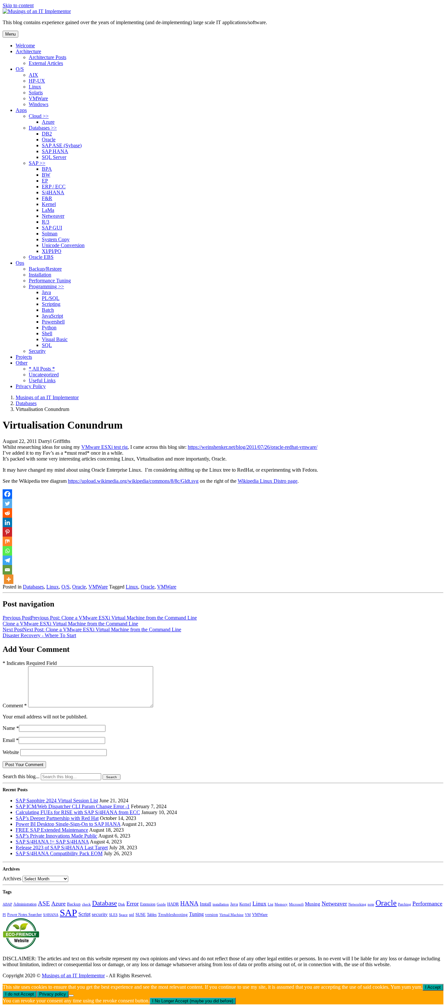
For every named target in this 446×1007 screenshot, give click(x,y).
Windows (38, 104)
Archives (12, 878)
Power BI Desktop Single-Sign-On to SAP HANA (68, 824)
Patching (404, 904)
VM (248, 915)
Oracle (49, 139)
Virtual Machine (231, 915)
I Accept (433, 987)
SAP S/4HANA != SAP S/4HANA (52, 841)
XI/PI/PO (51, 251)
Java (46, 292)
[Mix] (7, 541)
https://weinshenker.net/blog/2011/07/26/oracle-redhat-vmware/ (252, 447)
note (371, 904)
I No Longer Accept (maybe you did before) (192, 1001)
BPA (47, 169)
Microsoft (296, 904)
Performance (427, 903)
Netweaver (53, 216)
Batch (48, 310)
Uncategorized (44, 374)
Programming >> (46, 286)
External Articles (46, 63)
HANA (189, 903)
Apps (21, 110)
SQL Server (54, 157)
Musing (312, 903)
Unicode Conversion (63, 245)
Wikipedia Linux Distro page (267, 481)
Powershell (53, 321)
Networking (357, 904)
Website (11, 752)
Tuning (196, 914)
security (100, 914)
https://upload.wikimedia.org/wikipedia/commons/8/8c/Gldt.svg (133, 481)
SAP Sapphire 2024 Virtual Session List (57, 800)
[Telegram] (7, 560)
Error (132, 903)
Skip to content (18, 5)
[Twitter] (7, 503)
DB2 (47, 133)
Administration (25, 904)
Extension (147, 904)
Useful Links (42, 380)
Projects (24, 357)
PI (4, 915)
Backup (74, 904)
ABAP (7, 904)
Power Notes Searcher (24, 914)
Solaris (36, 92)
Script (84, 914)
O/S (20, 69)
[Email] (7, 569)
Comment (15, 705)
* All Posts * (42, 368)
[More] (9, 579)
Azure (48, 122)
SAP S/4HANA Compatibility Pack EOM (59, 853)
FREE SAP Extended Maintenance (52, 830)
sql (131, 914)
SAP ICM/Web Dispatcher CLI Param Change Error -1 (73, 806)
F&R (47, 198)
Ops (20, 263)
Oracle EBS (41, 257)
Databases (33, 587)
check (86, 904)
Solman (49, 233)
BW (46, 175)
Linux (35, 86)
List (270, 904)
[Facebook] (7, 494)
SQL (47, 345)
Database (104, 903)
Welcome (25, 45)
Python (49, 327)
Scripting (51, 304)
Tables (152, 914)
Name (9, 728)
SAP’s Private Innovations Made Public (56, 836)
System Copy (56, 239)
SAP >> (37, 163)
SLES (113, 915)
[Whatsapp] (7, 551)
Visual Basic (55, 339)
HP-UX (37, 81)
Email (9, 740)
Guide (161, 904)
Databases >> (43, 128)
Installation (40, 274)
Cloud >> (39, 116)
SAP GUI (52, 227)
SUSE (140, 914)
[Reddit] (7, 513)
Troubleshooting (173, 914)
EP (45, 180)
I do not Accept (19, 994)
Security (37, 351)
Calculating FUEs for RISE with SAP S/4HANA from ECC (78, 812)
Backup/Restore (45, 269)
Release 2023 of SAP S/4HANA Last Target (62, 847)
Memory (281, 904)
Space (123, 915)
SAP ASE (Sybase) (62, 145)
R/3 (45, 222)
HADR (173, 904)
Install (205, 903)
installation (221, 904)
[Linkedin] (7, 522)
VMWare (38, 98)
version (211, 914)
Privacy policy (52, 994)
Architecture (28, 51)
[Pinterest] (7, 532)
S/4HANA (53, 192)
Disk (121, 904)
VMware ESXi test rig (104, 447)
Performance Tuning (50, 280)
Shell (47, 333)
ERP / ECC (54, 186)
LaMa (48, 210)
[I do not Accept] (71, 996)
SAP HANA (55, 151)
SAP (68, 912)
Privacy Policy (31, 386)
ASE (44, 903)
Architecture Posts (47, 57)
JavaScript (52, 316)
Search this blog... (21, 776)
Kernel (49, 204)
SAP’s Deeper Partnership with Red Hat (57, 818)
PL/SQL (50, 298)
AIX (33, 75)
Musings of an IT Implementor (73, 975)
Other (21, 363)
